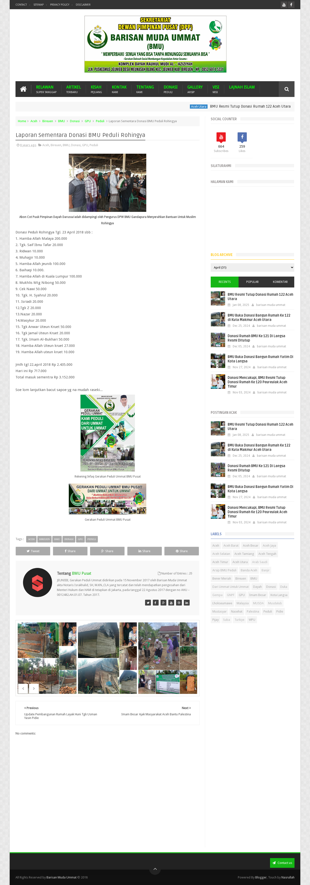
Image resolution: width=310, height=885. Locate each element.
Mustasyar (219, 611)
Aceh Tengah (267, 554)
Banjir (266, 570)
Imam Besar (257, 595)
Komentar (280, 282)
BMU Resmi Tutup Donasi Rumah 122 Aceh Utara (233, 106)
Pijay (215, 620)
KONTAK (119, 89)
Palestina (253, 611)
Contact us (284, 863)
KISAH (96, 89)
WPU (252, 620)
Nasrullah (287, 877)
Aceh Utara (181, 106)
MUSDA (258, 603)
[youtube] (284, 4)
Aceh (34, 121)
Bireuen (47, 121)
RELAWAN (46, 89)
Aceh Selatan (221, 554)
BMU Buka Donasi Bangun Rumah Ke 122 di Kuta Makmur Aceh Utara (259, 317)
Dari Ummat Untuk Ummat (230, 587)
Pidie (279, 611)
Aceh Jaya (269, 545)
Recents (225, 282)
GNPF (230, 595)
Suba (226, 620)
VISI (216, 89)
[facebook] (291, 4)
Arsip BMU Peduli (224, 570)
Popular (252, 282)
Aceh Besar (250, 545)
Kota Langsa (279, 595)
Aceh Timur (220, 562)
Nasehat (236, 611)
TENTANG (145, 89)
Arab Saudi (259, 562)
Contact (21, 4)
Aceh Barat (231, 545)
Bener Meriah (221, 578)
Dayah (257, 587)
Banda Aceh (249, 570)
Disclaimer (83, 4)
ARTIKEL (73, 89)
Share (72, 551)
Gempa (217, 595)
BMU (61, 121)
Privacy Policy (59, 4)
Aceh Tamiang (244, 554)
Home (22, 121)
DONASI (171, 89)
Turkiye (239, 620)
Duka (283, 587)
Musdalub (275, 603)
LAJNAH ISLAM (242, 87)
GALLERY (195, 89)
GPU (88, 121)
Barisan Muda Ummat (61, 877)
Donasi (75, 121)
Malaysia (243, 603)
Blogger (261, 877)
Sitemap (38, 4)
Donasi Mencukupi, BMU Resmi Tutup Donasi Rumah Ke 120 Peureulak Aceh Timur (257, 382)
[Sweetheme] (148, 603)
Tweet (35, 551)
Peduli (100, 121)
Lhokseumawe (222, 603)
